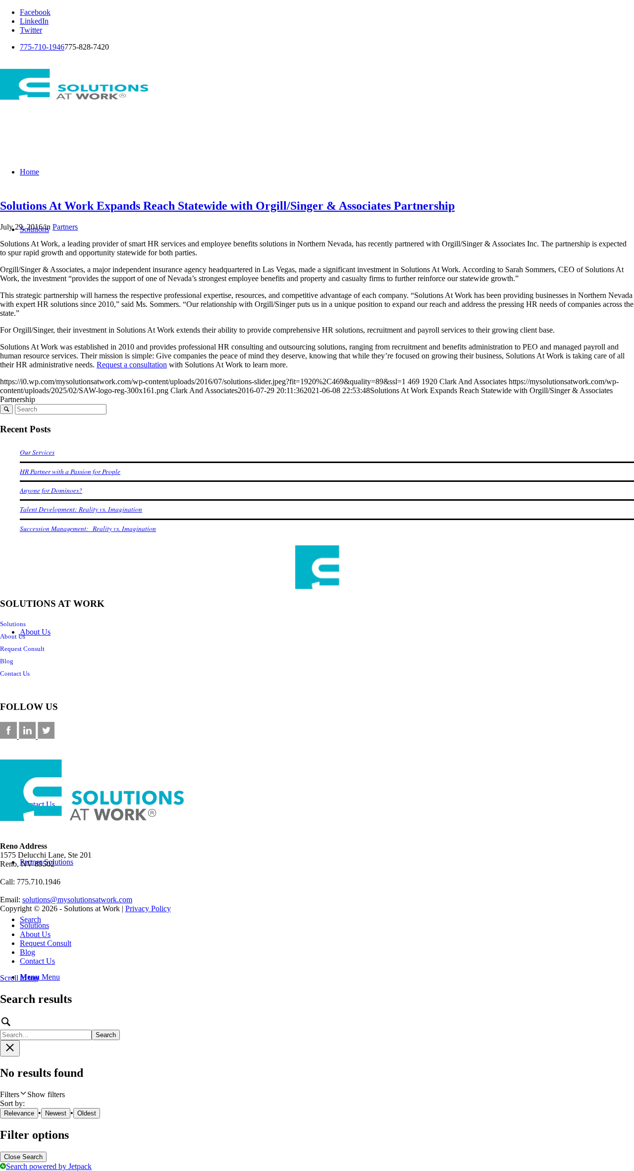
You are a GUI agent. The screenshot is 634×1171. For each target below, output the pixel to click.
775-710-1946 (42, 47)
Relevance (19, 1113)
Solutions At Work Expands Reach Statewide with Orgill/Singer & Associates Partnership (227, 205)
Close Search (23, 1157)
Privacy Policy (148, 908)
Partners (65, 227)
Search (106, 1035)
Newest (55, 1113)
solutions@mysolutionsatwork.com (77, 899)
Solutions (13, 624)
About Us (12, 636)
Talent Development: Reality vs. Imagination (81, 509)
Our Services (37, 452)
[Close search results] (10, 1048)
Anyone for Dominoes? (51, 490)
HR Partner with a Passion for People (70, 471)
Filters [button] (32, 1094)
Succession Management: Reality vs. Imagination (88, 528)
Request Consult (22, 648)
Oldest (86, 1113)
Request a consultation (132, 364)
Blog (6, 661)
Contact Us (15, 673)
